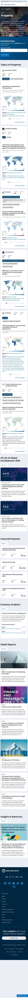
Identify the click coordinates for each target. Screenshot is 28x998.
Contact (4, 901)
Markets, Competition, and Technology (13, 400)
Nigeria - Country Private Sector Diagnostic (11, 628)
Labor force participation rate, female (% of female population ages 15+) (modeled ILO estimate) (13, 146)
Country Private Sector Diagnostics (14, 613)
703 (3, 257)
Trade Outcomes (7, 394)
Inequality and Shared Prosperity (11, 321)
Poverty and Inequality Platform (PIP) (13, 589)
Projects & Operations (7, 909)
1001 (3, 391)
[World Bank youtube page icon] (22, 883)
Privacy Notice (11, 948)
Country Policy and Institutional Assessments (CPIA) (13, 549)
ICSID (21, 877)
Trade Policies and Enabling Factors (12, 397)
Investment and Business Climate (11, 403)
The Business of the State (11, 760)
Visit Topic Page (20, 122)
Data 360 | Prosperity (9, 4)
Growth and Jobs (11, 129)
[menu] (26, 4)
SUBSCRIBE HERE (14, 938)
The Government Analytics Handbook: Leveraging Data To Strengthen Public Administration (14, 778)
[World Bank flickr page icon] (14, 887)
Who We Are (5, 893)
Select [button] (3, 50)
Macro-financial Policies (17, 79)
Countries (4, 904)
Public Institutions (8, 266)
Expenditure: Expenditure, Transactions (11, 87)
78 (14, 314)
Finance (8, 192)
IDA (10, 877)
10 (8, 133)
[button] (8, 119)
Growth (9, 137)
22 (8, 257)
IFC (13, 877)
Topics (3, 907)
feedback (25, 1)
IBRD (7, 877)
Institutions (9, 252)
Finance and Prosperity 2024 (11, 707)
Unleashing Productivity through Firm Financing (13, 797)
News (3, 896)
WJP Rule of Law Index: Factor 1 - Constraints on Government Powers (13, 272)
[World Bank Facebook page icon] (5, 883)
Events (3, 914)
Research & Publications (8, 912)
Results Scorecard (6, 922)
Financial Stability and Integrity (11, 204)
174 (3, 133)
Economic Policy (10, 70)
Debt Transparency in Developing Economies (13, 673)
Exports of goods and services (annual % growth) (12, 408)
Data (3, 917)
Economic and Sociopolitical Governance (13, 261)
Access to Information (11, 951)
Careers (4, 899)
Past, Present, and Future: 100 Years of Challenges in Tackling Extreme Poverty (13, 520)
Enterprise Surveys (12, 237)
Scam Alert (19, 951)
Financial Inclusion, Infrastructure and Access (13, 200)
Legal (6, 948)
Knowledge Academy (7, 920)
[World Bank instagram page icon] (17, 883)
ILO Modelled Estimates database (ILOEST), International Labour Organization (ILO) (13, 177)
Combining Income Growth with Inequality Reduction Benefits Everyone (13, 486)
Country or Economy (5, 47)
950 (15, 193)
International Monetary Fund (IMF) (15, 116)
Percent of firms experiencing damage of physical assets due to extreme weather (13, 213)
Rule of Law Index (11, 297)
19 (8, 75)
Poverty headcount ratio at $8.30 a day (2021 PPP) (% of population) (13, 327)
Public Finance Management (10, 263)
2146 (3, 75)
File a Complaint (14, 954)
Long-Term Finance (8, 207)
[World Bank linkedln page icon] (13, 883)
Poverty (8, 313)
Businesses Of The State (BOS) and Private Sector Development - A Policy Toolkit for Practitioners (14, 846)
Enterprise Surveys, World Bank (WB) (15, 239)
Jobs (4, 137)
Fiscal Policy (6, 79)
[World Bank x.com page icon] (9, 883)
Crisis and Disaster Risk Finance (11, 197)
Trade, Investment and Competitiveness (13, 385)
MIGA (16, 877)
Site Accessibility (19, 948)
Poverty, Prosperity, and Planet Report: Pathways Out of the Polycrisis (13, 725)
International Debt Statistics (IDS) (12, 575)
